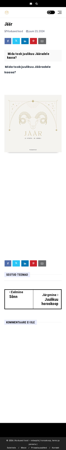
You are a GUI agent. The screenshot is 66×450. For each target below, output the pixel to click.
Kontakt (55, 448)
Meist (23, 448)
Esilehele (11, 448)
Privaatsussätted (39, 448)
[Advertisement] (33, 222)
